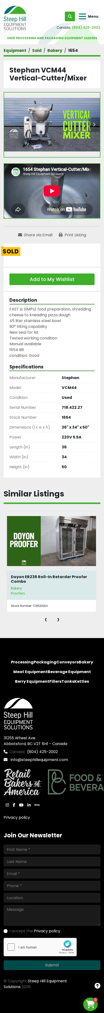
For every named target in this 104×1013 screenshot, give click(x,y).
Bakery (16, 588)
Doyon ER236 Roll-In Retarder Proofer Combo (49, 579)
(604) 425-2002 (86, 27)
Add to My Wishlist (52, 279)
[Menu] (82, 16)
